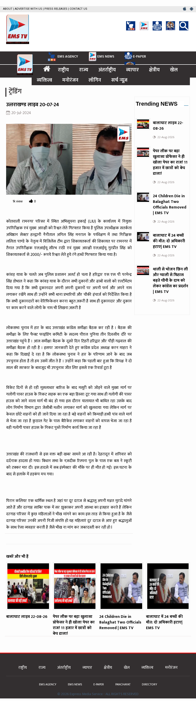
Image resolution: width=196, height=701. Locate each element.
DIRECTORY (149, 684)
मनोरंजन (70, 80)
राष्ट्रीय (63, 69)
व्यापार (132, 69)
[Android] (191, 9)
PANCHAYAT (123, 684)
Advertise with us (28, 8)
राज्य (83, 69)
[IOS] (185, 9)
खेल (174, 69)
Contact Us (78, 8)
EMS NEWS (105, 56)
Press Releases (55, 8)
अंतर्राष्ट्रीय (107, 69)
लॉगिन (95, 80)
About (8, 8)
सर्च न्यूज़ (119, 80)
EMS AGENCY (67, 56)
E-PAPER (139, 56)
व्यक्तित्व (44, 80)
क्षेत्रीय (154, 69)
